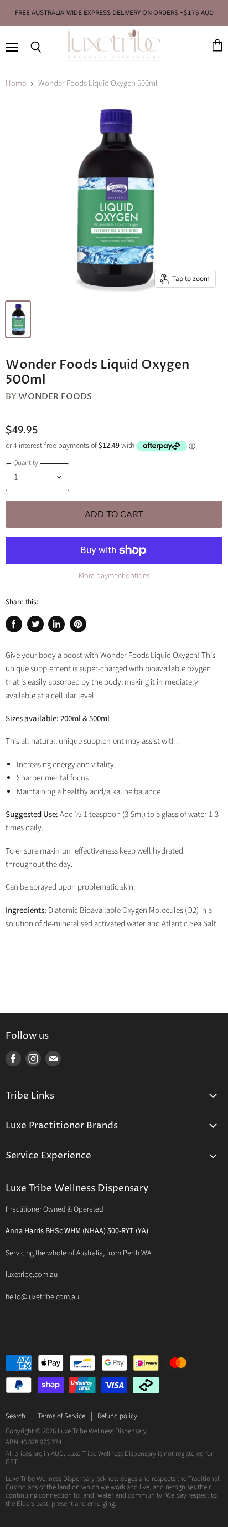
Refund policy (117, 1416)
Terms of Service (61, 1416)
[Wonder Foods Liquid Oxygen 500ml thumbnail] (18, 319)
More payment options (114, 575)
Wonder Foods (55, 396)
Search (15, 1416)
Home (16, 83)
